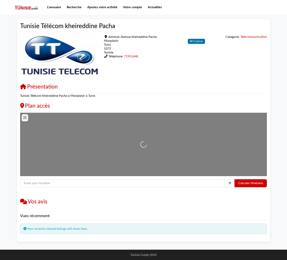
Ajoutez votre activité (102, 7)
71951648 (131, 56)
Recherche (74, 7)
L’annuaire (54, 7)
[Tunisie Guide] (26, 7)
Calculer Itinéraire (250, 183)
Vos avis (37, 201)
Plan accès (37, 106)
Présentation (42, 87)
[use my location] (230, 183)
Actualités (155, 7)
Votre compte (132, 7)
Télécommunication (253, 36)
